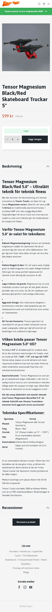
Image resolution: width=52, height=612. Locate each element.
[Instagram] (25, 587)
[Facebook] (19, 587)
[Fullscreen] (26, 47)
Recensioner (12, 507)
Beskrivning (12, 166)
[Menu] (48, 4)
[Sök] (39, 4)
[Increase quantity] (18, 139)
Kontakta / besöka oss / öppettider (26, 551)
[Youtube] (30, 587)
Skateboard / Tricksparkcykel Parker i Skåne (26, 560)
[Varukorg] (44, 4)
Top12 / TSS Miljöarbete (26, 555)
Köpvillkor (26, 564)
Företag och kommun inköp (26, 568)
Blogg (26, 572)
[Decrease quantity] (7, 139)
